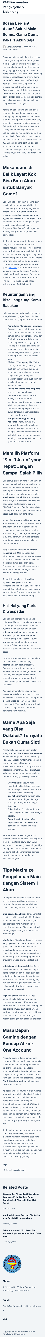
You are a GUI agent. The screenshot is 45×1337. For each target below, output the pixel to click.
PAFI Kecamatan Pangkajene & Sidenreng (15, 7)
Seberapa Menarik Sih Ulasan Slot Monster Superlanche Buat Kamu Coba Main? (22, 1233)
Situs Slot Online (10, 49)
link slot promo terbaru (14, 1170)
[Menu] (41, 7)
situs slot (13, 267)
